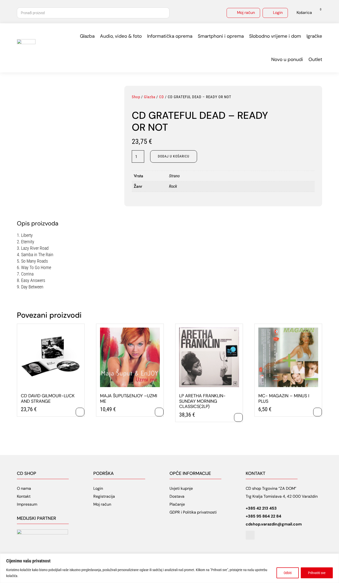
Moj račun (246, 12)
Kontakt (24, 496)
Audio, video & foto (121, 36)
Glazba (87, 36)
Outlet (315, 59)
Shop (136, 97)
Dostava (177, 496)
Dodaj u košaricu (173, 156)
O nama (24, 488)
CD (161, 97)
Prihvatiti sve (317, 573)
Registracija (104, 496)
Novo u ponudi (287, 59)
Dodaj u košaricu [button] (80, 412)
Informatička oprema (169, 36)
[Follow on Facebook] (250, 535)
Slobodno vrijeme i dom (275, 36)
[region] (169, 568)
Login (278, 12)
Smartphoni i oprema (221, 36)
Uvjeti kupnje (181, 488)
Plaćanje (177, 504)
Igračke (314, 36)
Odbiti (288, 573)
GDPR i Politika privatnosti (193, 512)
